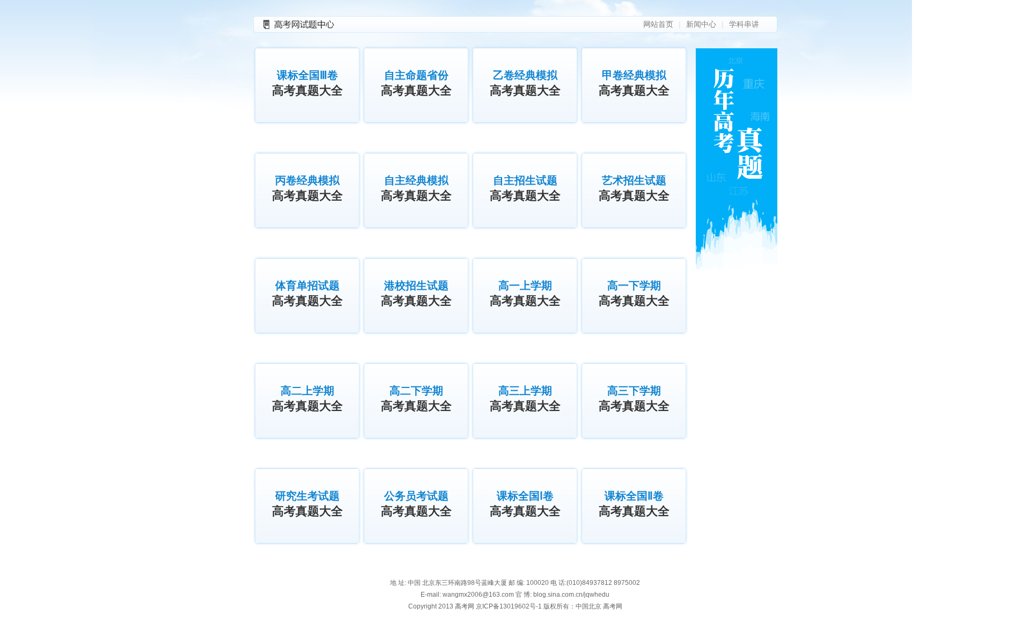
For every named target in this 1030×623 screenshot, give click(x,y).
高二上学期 (307, 399)
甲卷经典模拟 (634, 83)
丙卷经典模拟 (307, 188)
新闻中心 (701, 24)
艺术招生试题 (634, 188)
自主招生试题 (525, 188)
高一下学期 (634, 293)
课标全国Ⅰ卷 (525, 504)
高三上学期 (525, 399)
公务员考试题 (416, 504)
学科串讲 (744, 24)
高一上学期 (525, 293)
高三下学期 (634, 399)
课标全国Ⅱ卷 (634, 504)
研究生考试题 (307, 504)
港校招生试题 (416, 293)
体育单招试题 (307, 293)
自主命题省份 (416, 83)
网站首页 (658, 24)
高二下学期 (416, 399)
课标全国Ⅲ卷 (307, 83)
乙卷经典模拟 (525, 83)
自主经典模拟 (416, 188)
